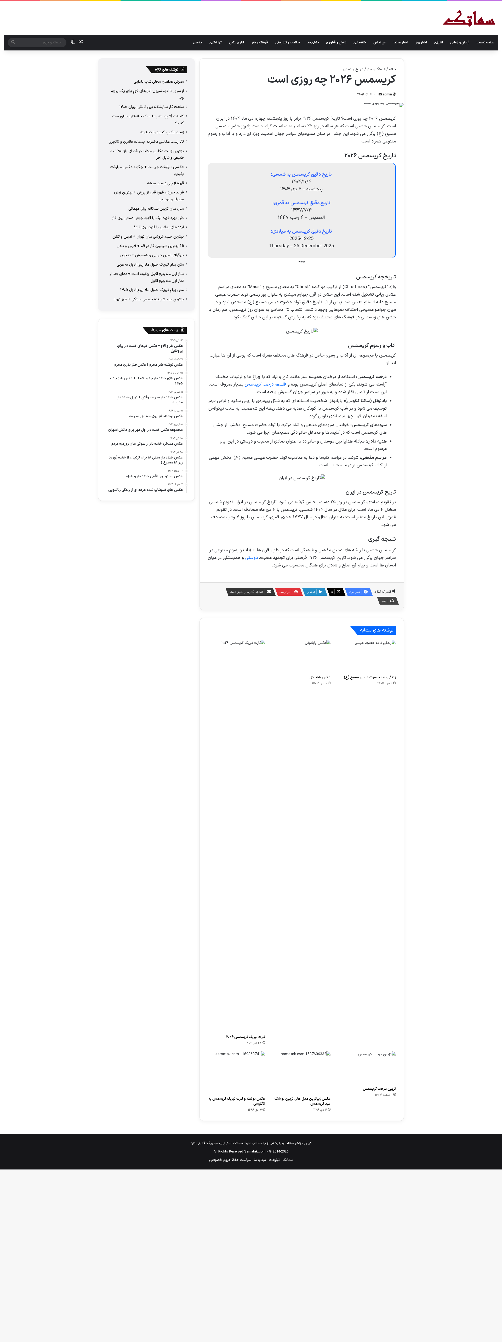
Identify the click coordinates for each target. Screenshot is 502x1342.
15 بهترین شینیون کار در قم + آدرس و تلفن (150, 246)
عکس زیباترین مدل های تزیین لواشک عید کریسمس (302, 1101)
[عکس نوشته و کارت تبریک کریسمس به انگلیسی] (236, 1072)
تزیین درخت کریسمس (379, 1089)
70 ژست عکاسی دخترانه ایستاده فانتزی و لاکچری (146, 142)
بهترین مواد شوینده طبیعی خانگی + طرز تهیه (149, 299)
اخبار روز (421, 42)
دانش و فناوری (336, 42)
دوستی (251, 557)
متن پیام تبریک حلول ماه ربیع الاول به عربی (150, 264)
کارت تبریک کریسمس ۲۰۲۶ (245, 1037)
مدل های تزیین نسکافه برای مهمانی (156, 208)
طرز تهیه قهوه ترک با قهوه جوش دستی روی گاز (148, 218)
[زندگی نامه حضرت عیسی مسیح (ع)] (367, 656)
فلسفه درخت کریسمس (265, 384)
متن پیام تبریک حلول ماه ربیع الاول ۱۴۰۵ (152, 290)
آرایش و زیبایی (459, 42)
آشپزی (438, 42)
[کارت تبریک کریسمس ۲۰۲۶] (236, 836)
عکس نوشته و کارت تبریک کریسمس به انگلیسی (236, 1101)
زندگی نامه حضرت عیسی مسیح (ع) (370, 677)
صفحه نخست (485, 42)
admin (387, 94)
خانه (392, 69)
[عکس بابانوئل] (301, 656)
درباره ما (260, 1160)
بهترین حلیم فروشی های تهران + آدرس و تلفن (148, 236)
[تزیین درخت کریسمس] (367, 1067)
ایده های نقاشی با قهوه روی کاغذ (158, 227)
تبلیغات (274, 1160)
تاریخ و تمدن (353, 69)
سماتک (287, 1160)
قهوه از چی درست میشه (165, 183)
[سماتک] (469, 18)
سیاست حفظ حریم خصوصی (230, 1160)
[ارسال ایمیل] (380, 94)
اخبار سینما (401, 42)
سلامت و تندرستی (287, 42)
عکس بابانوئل (320, 677)
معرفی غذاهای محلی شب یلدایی (159, 81)
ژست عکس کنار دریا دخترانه (162, 132)
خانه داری (359, 42)
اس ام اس (379, 42)
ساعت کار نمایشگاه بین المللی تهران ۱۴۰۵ (151, 107)
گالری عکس (236, 42)
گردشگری (215, 42)
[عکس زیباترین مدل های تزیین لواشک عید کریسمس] (301, 1072)
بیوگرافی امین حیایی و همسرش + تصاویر (152, 255)
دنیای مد (313, 42)
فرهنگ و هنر (260, 42)
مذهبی (197, 42)
